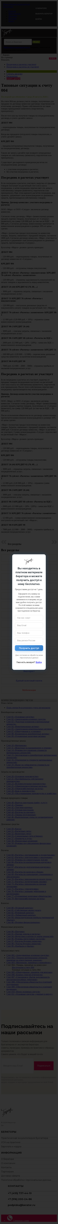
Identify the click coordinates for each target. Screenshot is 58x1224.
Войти (39, 662)
